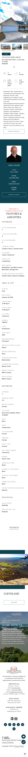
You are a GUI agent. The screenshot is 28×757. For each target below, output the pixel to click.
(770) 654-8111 (15, 688)
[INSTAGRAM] (9, 724)
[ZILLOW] (14, 728)
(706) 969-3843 (14, 178)
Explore (14, 602)
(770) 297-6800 (16, 690)
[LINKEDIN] (14, 724)
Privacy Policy (19, 746)
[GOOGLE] (22, 724)
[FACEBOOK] (5, 724)
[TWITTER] (18, 724)
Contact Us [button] (10, 652)
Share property (14, 131)
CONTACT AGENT (14, 194)
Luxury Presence (8, 742)
